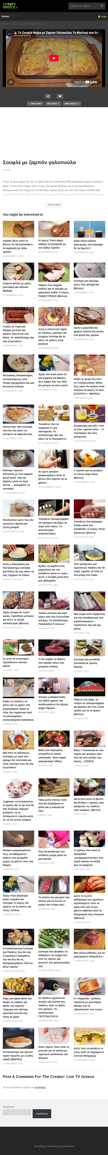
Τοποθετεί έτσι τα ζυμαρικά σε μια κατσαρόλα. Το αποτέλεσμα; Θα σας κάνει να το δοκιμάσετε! (52, 431)
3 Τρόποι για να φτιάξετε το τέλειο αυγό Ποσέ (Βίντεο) (88, 474)
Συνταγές (7, 170)
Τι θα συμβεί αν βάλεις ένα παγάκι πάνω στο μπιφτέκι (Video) (51, 663)
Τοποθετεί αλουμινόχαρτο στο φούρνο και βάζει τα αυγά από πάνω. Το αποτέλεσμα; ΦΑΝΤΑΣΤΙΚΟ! (53, 526)
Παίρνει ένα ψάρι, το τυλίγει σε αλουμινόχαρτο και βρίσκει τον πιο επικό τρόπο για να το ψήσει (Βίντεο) (89, 707)
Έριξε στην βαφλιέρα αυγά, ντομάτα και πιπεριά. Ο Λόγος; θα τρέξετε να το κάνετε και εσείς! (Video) (17, 903)
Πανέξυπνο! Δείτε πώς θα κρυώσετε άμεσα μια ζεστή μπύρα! (18, 524)
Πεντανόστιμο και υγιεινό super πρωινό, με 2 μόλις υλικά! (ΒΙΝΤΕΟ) (18, 1056)
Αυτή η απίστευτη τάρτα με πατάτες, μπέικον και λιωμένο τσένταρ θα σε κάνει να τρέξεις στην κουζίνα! (52, 336)
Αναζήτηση (8, 1107)
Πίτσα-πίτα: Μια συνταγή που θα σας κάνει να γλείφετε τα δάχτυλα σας (17, 430)
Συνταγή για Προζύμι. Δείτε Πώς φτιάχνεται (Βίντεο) (86, 284)
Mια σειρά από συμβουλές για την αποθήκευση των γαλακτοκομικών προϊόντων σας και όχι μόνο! (89, 621)
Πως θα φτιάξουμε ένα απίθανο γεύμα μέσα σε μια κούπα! (52, 855)
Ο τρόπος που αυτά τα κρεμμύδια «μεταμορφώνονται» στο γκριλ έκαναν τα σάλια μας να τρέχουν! (88, 857)
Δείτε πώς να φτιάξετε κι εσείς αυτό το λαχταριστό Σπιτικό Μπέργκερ (89, 1052)
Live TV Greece (80, 1077)
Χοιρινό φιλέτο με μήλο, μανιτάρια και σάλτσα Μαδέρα (17, 287)
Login (103, 16)
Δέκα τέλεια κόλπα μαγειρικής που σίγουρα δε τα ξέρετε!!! (88, 244)
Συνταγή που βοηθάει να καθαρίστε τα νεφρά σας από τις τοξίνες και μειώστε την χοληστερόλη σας (53, 959)
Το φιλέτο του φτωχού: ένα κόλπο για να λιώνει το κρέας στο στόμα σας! (54, 901)
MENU (6, 16)
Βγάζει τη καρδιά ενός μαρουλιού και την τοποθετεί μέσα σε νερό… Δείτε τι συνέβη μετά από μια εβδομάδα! (53, 573)
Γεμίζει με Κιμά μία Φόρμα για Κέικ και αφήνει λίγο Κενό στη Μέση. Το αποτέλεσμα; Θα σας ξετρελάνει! (18, 334)
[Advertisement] (54, 134)
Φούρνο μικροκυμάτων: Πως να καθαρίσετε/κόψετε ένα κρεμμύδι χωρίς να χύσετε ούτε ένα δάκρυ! (18, 857)
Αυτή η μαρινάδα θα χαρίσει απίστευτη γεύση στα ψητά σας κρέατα (89, 331)
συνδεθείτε (40, 1087)
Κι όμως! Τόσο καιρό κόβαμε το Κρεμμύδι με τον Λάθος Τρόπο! (52, 244)
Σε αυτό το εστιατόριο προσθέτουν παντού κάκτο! (16, 662)
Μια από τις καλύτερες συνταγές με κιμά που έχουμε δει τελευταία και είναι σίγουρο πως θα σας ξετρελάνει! (18, 760)
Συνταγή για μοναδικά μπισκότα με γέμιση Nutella (87, 663)
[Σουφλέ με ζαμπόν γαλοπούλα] (18, 229)
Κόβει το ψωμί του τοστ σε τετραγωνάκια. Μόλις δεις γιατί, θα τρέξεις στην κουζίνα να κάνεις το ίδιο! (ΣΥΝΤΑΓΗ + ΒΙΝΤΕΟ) (89, 386)
